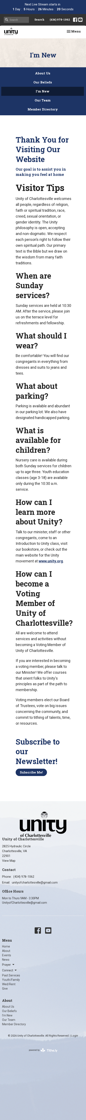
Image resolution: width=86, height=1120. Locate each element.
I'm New (42, 91)
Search (39, 19)
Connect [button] (7, 970)
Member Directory (43, 109)
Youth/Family (11, 979)
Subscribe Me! (31, 772)
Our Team (43, 100)
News (5, 959)
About (6, 951)
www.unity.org (51, 561)
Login (74, 1035)
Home (6, 946)
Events (6, 955)
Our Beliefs (42, 82)
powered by (41, 1054)
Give (5, 988)
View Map (8, 861)
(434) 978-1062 (60, 19)
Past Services (11, 975)
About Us (42, 73)
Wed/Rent (8, 984)
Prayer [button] (6, 964)
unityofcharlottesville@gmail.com (35, 882)
